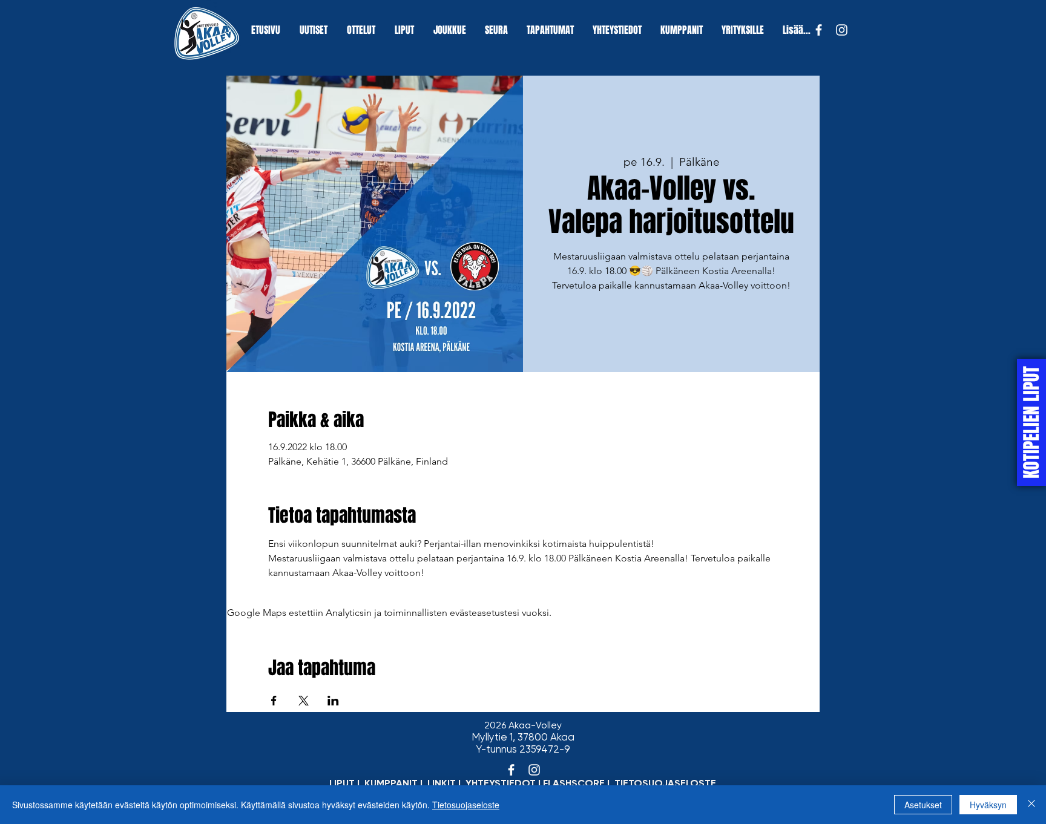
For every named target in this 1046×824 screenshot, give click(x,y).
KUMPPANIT (391, 783)
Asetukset (923, 805)
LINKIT (441, 783)
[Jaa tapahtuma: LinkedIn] (333, 700)
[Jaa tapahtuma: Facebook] (274, 700)
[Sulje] (1031, 804)
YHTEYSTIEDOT (500, 783)
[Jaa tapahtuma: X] (303, 700)
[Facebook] (818, 30)
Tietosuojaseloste (465, 805)
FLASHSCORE (574, 783)
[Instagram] (841, 30)
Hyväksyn (988, 805)
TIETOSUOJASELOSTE (665, 783)
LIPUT (342, 783)
